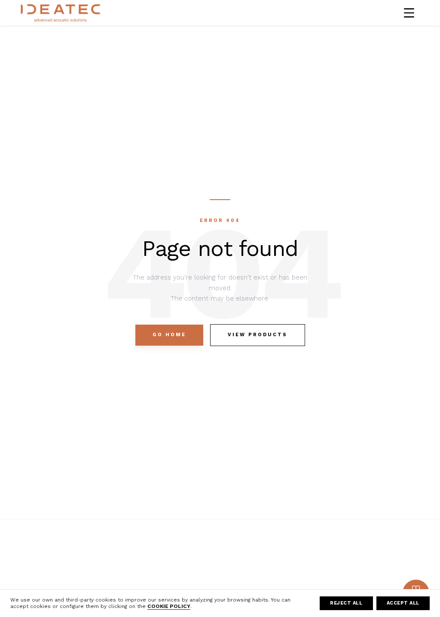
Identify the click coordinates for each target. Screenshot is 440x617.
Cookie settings (300, 587)
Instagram (212, 562)
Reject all (346, 603)
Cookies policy (298, 574)
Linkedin (209, 574)
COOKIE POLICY (168, 606)
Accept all (403, 603)
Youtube (209, 587)
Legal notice (295, 550)
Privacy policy (296, 562)
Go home (169, 334)
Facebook (212, 550)
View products (257, 334)
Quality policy (376, 550)
